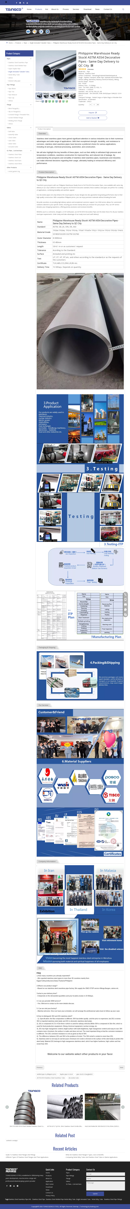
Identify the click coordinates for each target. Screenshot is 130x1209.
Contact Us (49, 1193)
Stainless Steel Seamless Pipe (18, 62)
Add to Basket (91, 118)
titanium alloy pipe (14, 81)
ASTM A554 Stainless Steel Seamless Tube (51, 1078)
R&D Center (50, 1184)
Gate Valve (11, 141)
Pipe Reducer (12, 95)
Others (10, 78)
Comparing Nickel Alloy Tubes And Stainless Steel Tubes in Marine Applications (92, 1157)
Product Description (44, 129)
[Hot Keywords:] (123, 9)
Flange (9, 105)
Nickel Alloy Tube (14, 75)
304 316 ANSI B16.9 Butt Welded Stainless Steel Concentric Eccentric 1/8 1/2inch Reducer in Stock (27, 1126)
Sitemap (75, 1206)
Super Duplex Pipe (14, 69)
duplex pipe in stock (66, 1074)
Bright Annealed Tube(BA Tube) (18, 72)
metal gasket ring (14, 171)
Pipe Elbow (12, 89)
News (47, 1190)
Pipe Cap (11, 98)
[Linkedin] (20, 3)
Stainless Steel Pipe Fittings (113, 1199)
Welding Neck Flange (15, 121)
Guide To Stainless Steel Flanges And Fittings (20, 1155)
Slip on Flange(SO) (14, 111)
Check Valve (12, 138)
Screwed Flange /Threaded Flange (19, 115)
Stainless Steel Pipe (38, 1199)
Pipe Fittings (11, 85)
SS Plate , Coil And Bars (14, 151)
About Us (49, 1178)
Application (49, 1181)
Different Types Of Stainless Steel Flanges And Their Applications (27, 1157)
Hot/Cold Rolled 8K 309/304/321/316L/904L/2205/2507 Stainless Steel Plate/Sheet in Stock (102, 1126)
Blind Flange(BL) (13, 108)
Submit (95, 1194)
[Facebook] (16, 3)
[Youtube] (27, 3)
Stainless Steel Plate (15, 154)
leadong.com (94, 1206)
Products (49, 1176)
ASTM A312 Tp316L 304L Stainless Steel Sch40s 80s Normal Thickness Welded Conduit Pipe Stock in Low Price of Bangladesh (65, 1126)
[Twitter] (23, 3)
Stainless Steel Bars (14, 161)
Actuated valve (13, 147)
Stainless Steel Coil (14, 157)
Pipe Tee (11, 92)
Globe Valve (12, 144)
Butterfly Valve (13, 134)
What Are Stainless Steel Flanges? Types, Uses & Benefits (85, 1155)
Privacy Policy (50, 1195)
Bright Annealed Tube (83, 1199)
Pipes (8, 59)
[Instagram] (17, 1186)
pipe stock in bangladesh (84, 1074)
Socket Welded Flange (15, 118)
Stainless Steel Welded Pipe (17, 66)
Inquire (91, 112)
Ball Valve (11, 131)
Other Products (12, 167)
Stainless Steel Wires (15, 164)
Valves (9, 128)
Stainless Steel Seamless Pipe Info (20, 1199)
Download (49, 1187)
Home (48, 1173)
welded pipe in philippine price (46, 1074)
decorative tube (74, 1078)
